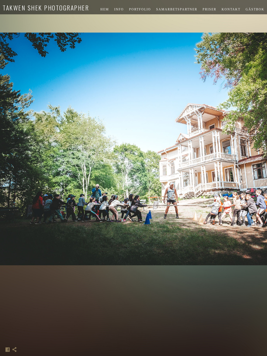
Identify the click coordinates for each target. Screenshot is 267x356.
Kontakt (231, 9)
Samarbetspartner (176, 9)
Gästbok (255, 9)
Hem (104, 9)
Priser (209, 9)
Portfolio (140, 9)
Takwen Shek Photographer (46, 7)
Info (119, 9)
